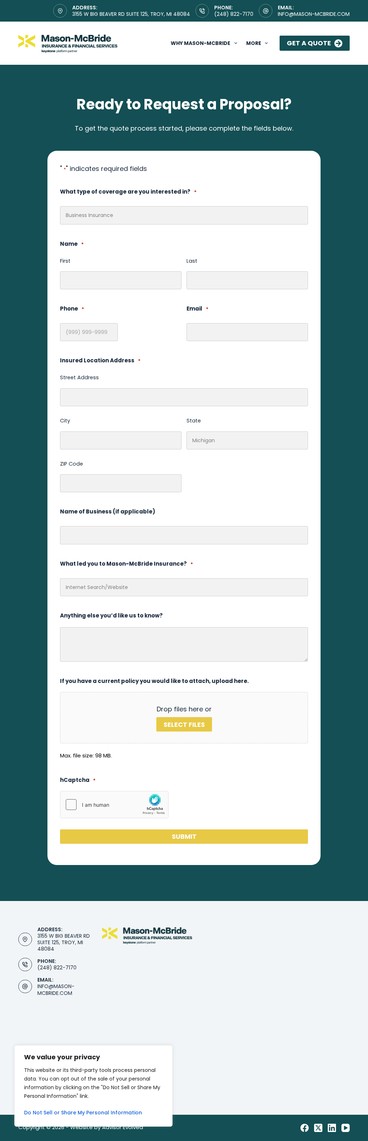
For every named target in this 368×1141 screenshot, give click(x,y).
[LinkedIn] (332, 1128)
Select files (184, 724)
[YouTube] (345, 1128)
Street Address (79, 377)
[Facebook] (304, 1128)
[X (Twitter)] (318, 1128)
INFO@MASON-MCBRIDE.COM (55, 989)
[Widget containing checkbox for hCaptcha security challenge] (114, 804)
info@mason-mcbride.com (314, 14)
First (65, 260)
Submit (184, 836)
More (253, 43)
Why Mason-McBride (200, 43)
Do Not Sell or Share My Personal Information (83, 1112)
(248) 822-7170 (233, 14)
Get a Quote (309, 43)
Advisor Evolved (122, 1127)
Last (192, 260)
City (65, 420)
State (194, 420)
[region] (93, 1086)
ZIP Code (71, 463)
